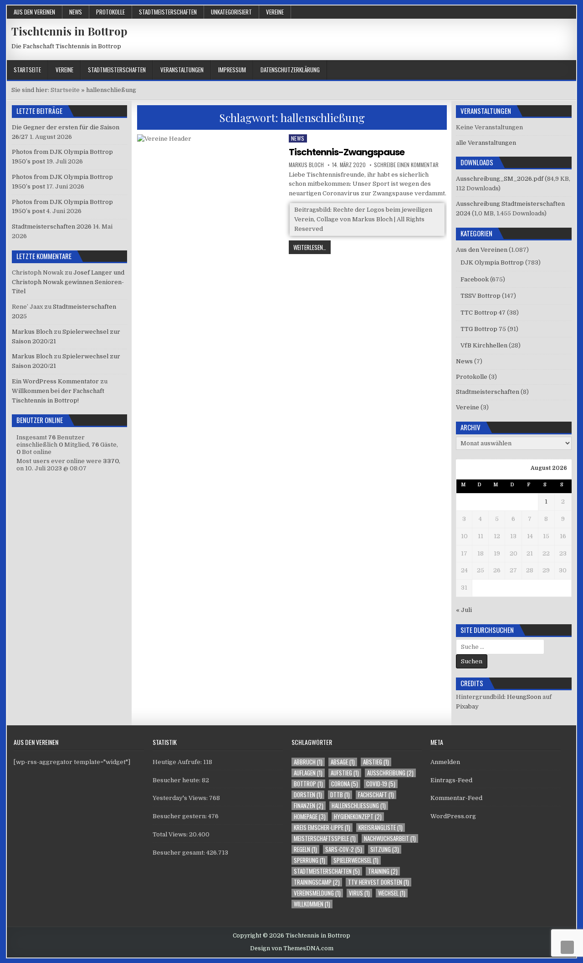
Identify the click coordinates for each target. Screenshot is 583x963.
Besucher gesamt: (179, 852)
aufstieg (345, 773)
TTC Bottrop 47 (483, 312)
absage (343, 762)
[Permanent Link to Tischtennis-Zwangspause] (210, 189)
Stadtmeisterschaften (168, 11)
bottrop (308, 784)
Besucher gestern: (180, 816)
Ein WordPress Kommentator (55, 381)
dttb (340, 794)
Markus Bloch (306, 165)
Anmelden (445, 762)
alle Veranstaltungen (486, 142)
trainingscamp (317, 882)
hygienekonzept (358, 816)
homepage (310, 816)
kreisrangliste (380, 827)
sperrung (309, 860)
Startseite (27, 69)
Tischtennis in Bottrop (69, 31)
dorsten (308, 794)
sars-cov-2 (343, 849)
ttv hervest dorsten (378, 882)
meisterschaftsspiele (325, 838)
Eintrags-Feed (451, 780)
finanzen (308, 805)
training (383, 871)
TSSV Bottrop (480, 295)
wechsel (391, 893)
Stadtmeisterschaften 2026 (52, 226)
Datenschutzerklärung (290, 69)
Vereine (275, 11)
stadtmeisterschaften (327, 871)
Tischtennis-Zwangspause (346, 152)
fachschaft (376, 794)
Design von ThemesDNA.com (291, 948)
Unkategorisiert (231, 11)
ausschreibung (390, 773)
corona (344, 784)
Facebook (474, 279)
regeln (305, 849)
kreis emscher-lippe (322, 827)
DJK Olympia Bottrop (492, 262)
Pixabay (467, 706)
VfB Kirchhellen (483, 345)
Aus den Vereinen (34, 11)
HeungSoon (524, 696)
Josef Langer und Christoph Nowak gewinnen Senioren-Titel (68, 282)
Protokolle (110, 11)
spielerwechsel (355, 860)
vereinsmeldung (317, 893)
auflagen (308, 773)
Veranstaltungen (182, 69)
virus (359, 893)
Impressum (232, 69)
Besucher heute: (177, 780)
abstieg (376, 762)
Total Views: (171, 834)
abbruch (308, 762)
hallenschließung (359, 805)
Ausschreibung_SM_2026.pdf (499, 178)
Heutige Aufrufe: (178, 762)
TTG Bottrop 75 (483, 329)
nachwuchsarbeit (390, 838)
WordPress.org (453, 816)
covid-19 (380, 784)
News (75, 11)
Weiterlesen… (312, 248)
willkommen (312, 904)
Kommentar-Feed (456, 798)
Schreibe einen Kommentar (406, 165)
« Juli (464, 609)
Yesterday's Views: (181, 798)
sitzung (384, 849)
